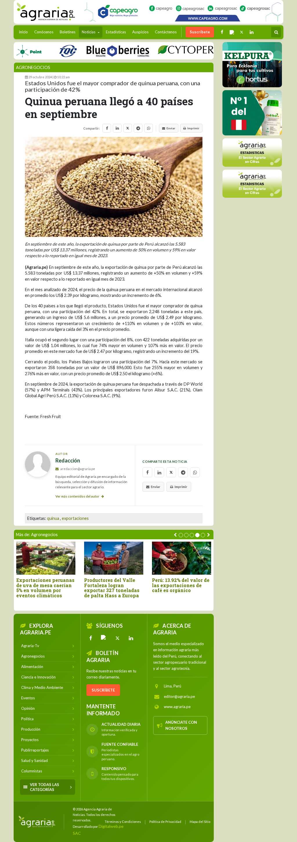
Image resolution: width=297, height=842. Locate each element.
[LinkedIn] (130, 638)
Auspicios (140, 32)
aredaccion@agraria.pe (77, 469)
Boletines (67, 32)
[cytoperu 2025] (177, 50)
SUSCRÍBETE (103, 690)
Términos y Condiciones (123, 821)
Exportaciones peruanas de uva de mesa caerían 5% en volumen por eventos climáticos (45, 588)
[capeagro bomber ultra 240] (182, 11)
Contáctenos (166, 32)
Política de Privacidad (165, 821)
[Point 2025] (252, 112)
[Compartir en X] (127, 128)
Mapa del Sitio (200, 821)
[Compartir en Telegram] (138, 128)
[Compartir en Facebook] (106, 128)
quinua (53, 518)
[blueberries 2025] (105, 50)
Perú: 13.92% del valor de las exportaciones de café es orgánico (180, 585)
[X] (117, 638)
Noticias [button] (89, 32)
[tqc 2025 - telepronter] (54, 50)
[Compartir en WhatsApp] (148, 128)
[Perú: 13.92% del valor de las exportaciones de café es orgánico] (181, 558)
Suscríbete (200, 32)
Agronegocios (33, 67)
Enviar (170, 128)
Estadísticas (116, 32)
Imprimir (193, 128)
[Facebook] (90, 638)
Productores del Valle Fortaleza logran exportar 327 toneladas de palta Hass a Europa (112, 588)
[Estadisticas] (252, 152)
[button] (181, 535)
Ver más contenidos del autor (77, 496)
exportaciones (75, 518)
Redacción (67, 461)
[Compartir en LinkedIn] (117, 128)
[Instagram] (104, 638)
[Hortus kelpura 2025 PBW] (252, 64)
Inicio (25, 31)
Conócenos (43, 32)
